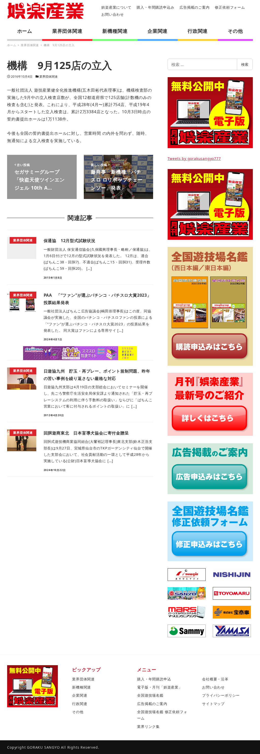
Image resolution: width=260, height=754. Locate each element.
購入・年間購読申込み (155, 7)
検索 (244, 64)
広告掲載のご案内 (194, 7)
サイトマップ (213, 703)
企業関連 (79, 695)
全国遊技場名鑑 (150, 695)
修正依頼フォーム (230, 7)
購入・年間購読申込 (154, 679)
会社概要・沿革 (215, 679)
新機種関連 (81, 687)
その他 (77, 711)
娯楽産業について (116, 7)
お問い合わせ (112, 14)
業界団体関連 (48, 76)
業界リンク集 (148, 726)
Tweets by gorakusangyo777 (194, 158)
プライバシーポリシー (221, 695)
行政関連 (79, 703)
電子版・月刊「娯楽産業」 (159, 687)
